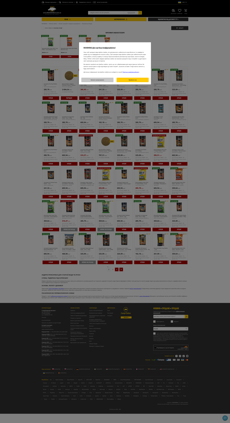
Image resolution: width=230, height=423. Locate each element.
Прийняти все (133, 80)
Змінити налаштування (97, 80)
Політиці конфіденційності (131, 72)
